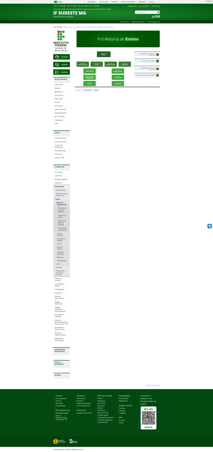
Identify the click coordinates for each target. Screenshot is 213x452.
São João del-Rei (103, 415)
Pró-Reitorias (87, 27)
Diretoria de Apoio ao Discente (148, 68)
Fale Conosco (124, 22)
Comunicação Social (153, 22)
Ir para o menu (71, 6)
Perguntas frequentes (138, 22)
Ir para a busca (82, 6)
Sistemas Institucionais (84, 413)
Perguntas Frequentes (84, 403)
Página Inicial (68, 27)
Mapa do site (155, 6)
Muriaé (100, 408)
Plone (81, 449)
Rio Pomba (101, 410)
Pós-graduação (60, 406)
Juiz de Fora (101, 403)
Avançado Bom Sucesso (105, 418)
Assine (121, 423)
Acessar (209, 1)
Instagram (156, 16)
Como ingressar (61, 398)
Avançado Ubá (102, 422)
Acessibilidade (132, 6)
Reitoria (100, 398)
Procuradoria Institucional (146, 75)
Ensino (94, 27)
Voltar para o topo (153, 385)
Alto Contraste (144, 6)
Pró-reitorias (88, 90)
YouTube (153, 16)
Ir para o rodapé (94, 6)
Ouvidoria (80, 401)
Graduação (59, 403)
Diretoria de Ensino (148, 61)
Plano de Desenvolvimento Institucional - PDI (61, 417)
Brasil (60, 2)
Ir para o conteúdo (59, 6)
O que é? (122, 420)
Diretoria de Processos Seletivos (147, 54)
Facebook (159, 16)
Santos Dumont (103, 413)
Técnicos (58, 401)
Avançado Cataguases (105, 420)
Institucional (77, 27)
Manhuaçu (101, 406)
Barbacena (101, 401)
